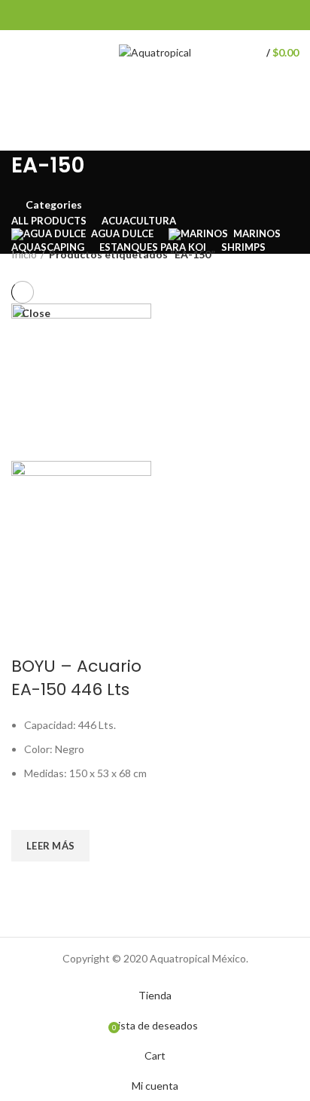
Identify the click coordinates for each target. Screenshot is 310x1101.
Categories (54, 205)
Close (36, 313)
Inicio (24, 254)
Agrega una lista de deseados (30, 811)
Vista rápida (30, 880)
